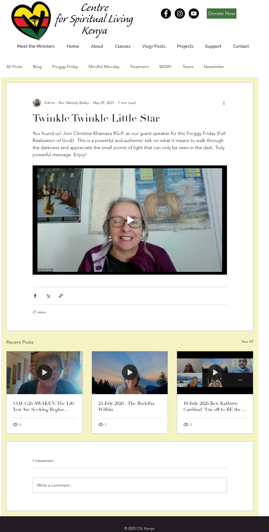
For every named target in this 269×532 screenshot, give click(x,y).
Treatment (139, 66)
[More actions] (224, 103)
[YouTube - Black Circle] (194, 13)
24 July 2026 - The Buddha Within (126, 406)
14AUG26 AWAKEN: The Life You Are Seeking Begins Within (44, 406)
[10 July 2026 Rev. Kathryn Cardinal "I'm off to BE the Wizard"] (215, 372)
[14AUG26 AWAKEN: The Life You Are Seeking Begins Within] (44, 372)
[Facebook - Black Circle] (166, 13)
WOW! (165, 66)
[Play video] (130, 220)
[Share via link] (60, 295)
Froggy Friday (65, 66)
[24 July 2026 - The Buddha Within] (130, 372)
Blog (37, 66)
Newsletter (214, 66)
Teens (188, 66)
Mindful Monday (104, 66)
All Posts (14, 66)
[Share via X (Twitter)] (47, 295)
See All (247, 341)
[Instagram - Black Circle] (180, 13)
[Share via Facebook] (35, 295)
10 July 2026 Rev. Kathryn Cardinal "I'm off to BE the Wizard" (212, 406)
